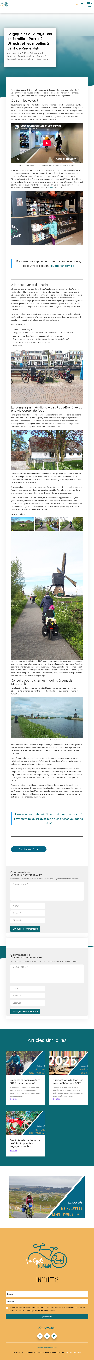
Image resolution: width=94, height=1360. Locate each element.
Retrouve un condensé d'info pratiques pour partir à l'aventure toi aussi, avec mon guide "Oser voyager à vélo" (48, 819)
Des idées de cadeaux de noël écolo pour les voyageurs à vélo (25, 1143)
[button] (47, 1309)
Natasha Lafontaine (73, 1352)
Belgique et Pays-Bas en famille (21, 56)
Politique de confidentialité (46, 1347)
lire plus (13, 1099)
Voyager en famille (26, 59)
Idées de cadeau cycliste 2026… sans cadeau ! (25, 1082)
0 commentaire (43, 59)
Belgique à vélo (37, 53)
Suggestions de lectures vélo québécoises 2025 (68, 1082)
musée (50, 188)
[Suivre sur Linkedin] (54, 1336)
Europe (40, 56)
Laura (13, 53)
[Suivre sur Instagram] (47, 1336)
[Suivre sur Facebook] (40, 1336)
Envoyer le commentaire (25, 928)
